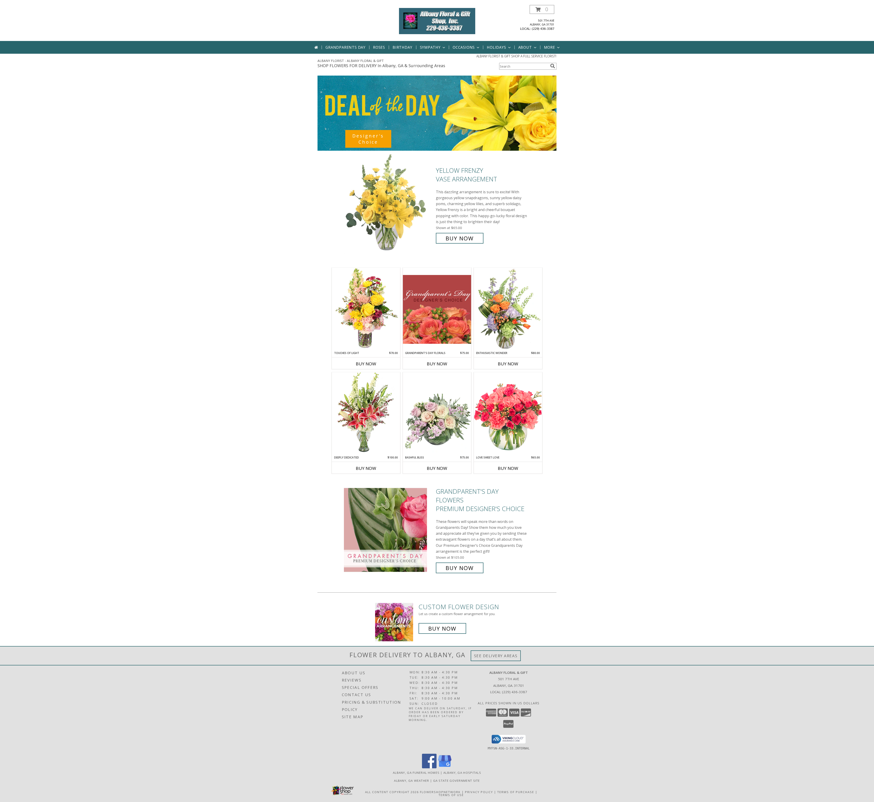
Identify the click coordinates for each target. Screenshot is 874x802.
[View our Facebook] (429, 767)
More (549, 47)
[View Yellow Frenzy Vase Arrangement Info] (389, 204)
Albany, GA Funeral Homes (416, 773)
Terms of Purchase (515, 792)
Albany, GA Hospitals (462, 773)
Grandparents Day (345, 47)
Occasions (464, 47)
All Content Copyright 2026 (392, 792)
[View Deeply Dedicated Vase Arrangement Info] (366, 413)
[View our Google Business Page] (444, 767)
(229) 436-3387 (543, 28)
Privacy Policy (479, 792)
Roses (379, 47)
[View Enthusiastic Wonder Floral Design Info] (508, 309)
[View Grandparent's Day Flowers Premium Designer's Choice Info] (389, 529)
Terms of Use (451, 795)
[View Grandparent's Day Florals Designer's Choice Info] (437, 309)
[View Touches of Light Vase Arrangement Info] (366, 309)
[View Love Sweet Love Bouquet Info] (508, 413)
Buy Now (460, 238)
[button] (542, 9)
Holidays (496, 47)
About (525, 47)
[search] (552, 66)
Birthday (402, 47)
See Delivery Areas (496, 655)
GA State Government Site (456, 781)
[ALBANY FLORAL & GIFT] (437, 20)
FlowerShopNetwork (440, 792)
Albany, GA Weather (411, 781)
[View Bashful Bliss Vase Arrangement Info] (437, 413)
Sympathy (430, 47)
